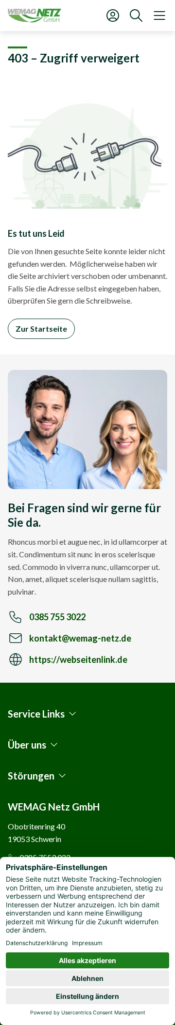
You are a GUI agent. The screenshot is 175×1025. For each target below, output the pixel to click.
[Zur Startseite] (34, 15)
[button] (43, 713)
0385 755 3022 (57, 617)
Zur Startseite (41, 328)
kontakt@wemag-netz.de (80, 638)
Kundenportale (113, 15)
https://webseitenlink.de (78, 659)
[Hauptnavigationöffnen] (159, 15)
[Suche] (136, 15)
